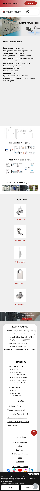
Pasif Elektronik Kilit (16, 366)
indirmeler (20, 462)
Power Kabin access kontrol (17, 414)
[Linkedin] (31, 470)
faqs (20, 458)
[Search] (28, 12)
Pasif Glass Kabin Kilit (19, 383)
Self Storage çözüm (14, 406)
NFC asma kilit (16, 390)
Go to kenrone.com (20, 467)
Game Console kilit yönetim (17, 418)
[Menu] (33, 12)
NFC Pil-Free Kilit (15, 387)
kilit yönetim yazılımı (20, 454)
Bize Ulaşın (20, 450)
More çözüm (12, 426)
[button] (30, 3)
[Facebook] (9, 470)
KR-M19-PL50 (20, 283)
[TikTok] (14, 470)
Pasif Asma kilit (17, 369)
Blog (20, 446)
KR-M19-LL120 (20, 219)
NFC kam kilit (16, 393)
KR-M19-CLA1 (20, 305)
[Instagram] (25, 470)
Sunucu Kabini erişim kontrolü (18, 422)
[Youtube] (20, 470)
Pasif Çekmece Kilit (18, 375)
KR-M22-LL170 (20, 262)
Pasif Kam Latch (17, 372)
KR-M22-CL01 (20, 241)
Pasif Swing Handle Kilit (19, 377)
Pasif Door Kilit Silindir (19, 380)
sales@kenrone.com (11, 3)
